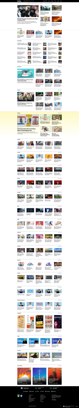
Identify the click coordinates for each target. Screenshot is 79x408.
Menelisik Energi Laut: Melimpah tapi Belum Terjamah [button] (57, 255)
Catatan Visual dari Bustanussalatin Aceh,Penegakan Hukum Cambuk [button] (32, 360)
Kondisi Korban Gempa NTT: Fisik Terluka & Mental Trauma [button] (37, 57)
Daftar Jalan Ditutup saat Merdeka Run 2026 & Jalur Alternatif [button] (21, 53)
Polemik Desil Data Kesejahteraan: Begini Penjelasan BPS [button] (27, 19)
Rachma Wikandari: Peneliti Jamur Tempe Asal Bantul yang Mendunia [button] (39, 241)
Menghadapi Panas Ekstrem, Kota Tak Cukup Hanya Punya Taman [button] (39, 309)
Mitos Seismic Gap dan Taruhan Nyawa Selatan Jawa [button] (57, 295)
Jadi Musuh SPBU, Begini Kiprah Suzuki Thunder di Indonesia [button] (39, 201)
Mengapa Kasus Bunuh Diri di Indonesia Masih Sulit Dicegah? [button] (30, 331)
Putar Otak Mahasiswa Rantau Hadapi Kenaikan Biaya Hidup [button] (25, 80)
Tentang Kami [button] (31, 395)
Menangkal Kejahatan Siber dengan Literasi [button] (39, 214)
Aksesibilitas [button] (42, 395)
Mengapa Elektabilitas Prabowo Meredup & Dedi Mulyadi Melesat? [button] (39, 75)
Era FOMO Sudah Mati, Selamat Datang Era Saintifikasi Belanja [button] (20, 241)
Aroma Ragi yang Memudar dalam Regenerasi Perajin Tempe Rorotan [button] (48, 331)
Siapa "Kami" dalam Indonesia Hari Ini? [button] (48, 295)
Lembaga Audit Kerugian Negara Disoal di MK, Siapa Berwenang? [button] (39, 37)
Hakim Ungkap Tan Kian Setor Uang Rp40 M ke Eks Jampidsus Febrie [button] (37, 49)
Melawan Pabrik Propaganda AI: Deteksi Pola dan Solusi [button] (57, 331)
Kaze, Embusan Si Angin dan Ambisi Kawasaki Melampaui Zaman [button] (57, 201)
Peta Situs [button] (41, 399)
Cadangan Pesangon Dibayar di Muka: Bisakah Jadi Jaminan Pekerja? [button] (58, 85)
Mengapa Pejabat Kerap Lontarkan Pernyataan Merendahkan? (54, 380)
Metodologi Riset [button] (31, 399)
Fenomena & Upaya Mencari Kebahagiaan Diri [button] (44, 24)
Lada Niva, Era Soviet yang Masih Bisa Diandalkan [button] (20, 201)
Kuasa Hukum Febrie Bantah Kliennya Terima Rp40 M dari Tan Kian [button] (52, 44)
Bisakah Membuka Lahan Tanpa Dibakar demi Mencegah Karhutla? (23, 380)
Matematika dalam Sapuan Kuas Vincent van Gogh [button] (30, 282)
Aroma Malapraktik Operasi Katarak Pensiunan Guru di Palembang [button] (48, 75)
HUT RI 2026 (28, 3)
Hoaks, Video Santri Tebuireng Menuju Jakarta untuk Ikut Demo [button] (57, 174)
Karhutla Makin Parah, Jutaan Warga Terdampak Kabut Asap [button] (21, 360)
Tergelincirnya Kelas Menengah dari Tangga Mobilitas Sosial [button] (39, 295)
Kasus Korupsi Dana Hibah (48, 3)
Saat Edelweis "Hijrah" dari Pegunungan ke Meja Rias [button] (20, 37)
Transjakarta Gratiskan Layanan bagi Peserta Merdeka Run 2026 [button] (22, 44)
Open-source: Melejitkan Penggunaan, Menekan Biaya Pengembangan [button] (48, 215)
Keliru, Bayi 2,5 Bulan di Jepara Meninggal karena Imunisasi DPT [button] (48, 174)
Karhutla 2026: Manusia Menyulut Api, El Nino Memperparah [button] (57, 161)
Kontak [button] (30, 396)
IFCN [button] (41, 400)
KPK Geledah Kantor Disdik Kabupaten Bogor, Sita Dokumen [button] (22, 62)
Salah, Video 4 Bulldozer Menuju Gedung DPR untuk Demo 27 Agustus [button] (30, 174)
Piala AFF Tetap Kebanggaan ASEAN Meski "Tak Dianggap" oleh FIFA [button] (39, 282)
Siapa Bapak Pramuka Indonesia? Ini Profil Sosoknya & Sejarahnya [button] (20, 331)
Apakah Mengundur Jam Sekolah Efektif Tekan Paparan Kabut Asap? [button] (48, 85)
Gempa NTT (41, 3)
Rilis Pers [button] (30, 401)
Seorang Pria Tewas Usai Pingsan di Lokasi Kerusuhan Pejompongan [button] (21, 58)
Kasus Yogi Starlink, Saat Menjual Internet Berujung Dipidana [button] (30, 148)
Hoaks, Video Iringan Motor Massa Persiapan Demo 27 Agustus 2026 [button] (39, 174)
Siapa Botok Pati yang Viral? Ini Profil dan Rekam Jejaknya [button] (20, 148)
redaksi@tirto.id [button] (54, 399)
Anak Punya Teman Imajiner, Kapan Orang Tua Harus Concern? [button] (56, 123)
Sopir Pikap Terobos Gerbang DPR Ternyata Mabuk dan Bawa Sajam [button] (37, 53)
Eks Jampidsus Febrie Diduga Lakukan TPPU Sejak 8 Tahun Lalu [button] (52, 49)
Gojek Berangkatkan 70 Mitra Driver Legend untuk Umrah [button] (21, 48)
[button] (19, 1)
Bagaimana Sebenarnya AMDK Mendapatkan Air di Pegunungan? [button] (30, 241)
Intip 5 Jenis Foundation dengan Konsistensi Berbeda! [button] (55, 134)
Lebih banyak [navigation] (60, 40)
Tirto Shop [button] (41, 401)
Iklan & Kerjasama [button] (31, 400)
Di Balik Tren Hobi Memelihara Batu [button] (20, 281)
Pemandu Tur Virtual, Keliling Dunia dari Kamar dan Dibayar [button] (39, 269)
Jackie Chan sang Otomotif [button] (48, 200)
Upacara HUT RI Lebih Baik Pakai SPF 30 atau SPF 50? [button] (48, 228)
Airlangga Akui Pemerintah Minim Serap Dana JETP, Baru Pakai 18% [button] (39, 255)
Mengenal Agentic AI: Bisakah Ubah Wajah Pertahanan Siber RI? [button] (57, 309)
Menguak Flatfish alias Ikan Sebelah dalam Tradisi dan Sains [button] (57, 241)
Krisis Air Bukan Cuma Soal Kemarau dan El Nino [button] (48, 161)
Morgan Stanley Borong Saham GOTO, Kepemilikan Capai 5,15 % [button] (57, 99)
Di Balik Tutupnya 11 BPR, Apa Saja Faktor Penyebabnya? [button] (30, 37)
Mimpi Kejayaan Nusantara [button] (29, 295)
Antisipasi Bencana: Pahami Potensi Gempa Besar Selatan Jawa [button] (21, 346)
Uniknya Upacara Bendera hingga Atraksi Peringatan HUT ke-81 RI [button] (56, 360)
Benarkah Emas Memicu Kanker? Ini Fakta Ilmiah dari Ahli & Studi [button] (57, 228)
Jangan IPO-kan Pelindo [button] (20, 294)
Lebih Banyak (60, 365)
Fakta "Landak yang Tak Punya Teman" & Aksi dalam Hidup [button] (48, 241)
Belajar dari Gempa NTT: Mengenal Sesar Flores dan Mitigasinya (39, 380)
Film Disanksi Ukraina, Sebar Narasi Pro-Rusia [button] (52, 53)
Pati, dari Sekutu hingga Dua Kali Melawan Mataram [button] (57, 187)
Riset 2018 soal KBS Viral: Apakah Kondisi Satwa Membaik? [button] (32, 346)
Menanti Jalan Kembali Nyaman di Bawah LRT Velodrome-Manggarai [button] (39, 148)
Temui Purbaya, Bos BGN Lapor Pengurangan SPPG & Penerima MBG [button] (58, 109)
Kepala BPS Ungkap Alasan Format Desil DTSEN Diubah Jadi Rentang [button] (39, 99)
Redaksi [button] (30, 397)
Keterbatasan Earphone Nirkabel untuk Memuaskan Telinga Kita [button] (57, 215)
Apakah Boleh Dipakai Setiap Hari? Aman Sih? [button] (39, 228)
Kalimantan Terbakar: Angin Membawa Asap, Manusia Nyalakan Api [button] (56, 24)
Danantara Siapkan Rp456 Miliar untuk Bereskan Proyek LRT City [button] (48, 99)
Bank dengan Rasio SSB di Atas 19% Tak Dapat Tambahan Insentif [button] (39, 109)
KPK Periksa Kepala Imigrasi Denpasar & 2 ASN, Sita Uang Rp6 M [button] (52, 62)
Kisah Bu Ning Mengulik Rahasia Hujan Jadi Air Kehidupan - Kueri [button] (45, 345)
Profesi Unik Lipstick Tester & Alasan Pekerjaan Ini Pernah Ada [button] (48, 269)
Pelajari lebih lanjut (67, 406)
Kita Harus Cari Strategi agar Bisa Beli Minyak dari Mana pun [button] (48, 37)
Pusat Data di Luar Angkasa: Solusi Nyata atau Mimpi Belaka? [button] (20, 215)
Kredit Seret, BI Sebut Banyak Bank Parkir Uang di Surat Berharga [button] (48, 109)
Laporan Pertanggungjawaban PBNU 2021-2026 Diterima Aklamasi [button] (37, 44)
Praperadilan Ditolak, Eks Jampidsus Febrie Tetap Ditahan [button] (37, 62)
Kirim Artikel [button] (42, 398)
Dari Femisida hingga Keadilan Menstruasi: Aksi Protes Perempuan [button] (45, 134)
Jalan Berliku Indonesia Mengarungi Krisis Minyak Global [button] (30, 161)
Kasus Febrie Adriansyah (35, 3)
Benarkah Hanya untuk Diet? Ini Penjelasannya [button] (20, 228)
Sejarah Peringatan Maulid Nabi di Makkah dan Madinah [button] (48, 187)
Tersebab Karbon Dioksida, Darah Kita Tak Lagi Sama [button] (48, 255)
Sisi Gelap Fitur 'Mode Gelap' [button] (29, 214)
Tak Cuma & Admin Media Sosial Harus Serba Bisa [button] (21, 269)
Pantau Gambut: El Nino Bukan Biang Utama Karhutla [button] (39, 161)
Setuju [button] (77, 406)
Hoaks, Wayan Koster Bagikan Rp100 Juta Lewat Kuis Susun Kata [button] (20, 174)
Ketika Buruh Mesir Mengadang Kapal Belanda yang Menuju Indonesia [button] (30, 187)
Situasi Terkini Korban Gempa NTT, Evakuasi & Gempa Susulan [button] (45, 360)
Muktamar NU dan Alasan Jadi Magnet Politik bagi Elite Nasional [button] (44, 13)
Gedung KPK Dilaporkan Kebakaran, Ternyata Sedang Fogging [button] (56, 13)
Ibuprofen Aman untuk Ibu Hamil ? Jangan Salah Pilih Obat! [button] (30, 228)
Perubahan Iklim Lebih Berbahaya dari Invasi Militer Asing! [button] (55, 346)
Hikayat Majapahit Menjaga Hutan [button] (20, 186)
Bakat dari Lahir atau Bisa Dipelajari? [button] (57, 269)
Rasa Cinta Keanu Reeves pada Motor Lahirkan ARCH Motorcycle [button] (29, 201)
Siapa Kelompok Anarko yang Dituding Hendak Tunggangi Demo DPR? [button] (52, 58)
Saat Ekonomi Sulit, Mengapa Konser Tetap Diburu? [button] (39, 331)
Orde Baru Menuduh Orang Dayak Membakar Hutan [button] (39, 187)
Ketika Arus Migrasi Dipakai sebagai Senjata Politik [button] (57, 282)
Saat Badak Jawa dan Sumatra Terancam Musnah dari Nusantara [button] (30, 255)
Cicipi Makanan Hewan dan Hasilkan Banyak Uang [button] (30, 269)
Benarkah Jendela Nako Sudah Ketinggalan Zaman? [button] (48, 282)
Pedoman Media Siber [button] (32, 398)
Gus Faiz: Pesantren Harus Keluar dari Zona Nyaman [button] (48, 309)
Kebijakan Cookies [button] (43, 397)
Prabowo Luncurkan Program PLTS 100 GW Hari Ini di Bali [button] (20, 255)
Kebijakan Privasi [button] (42, 396)
